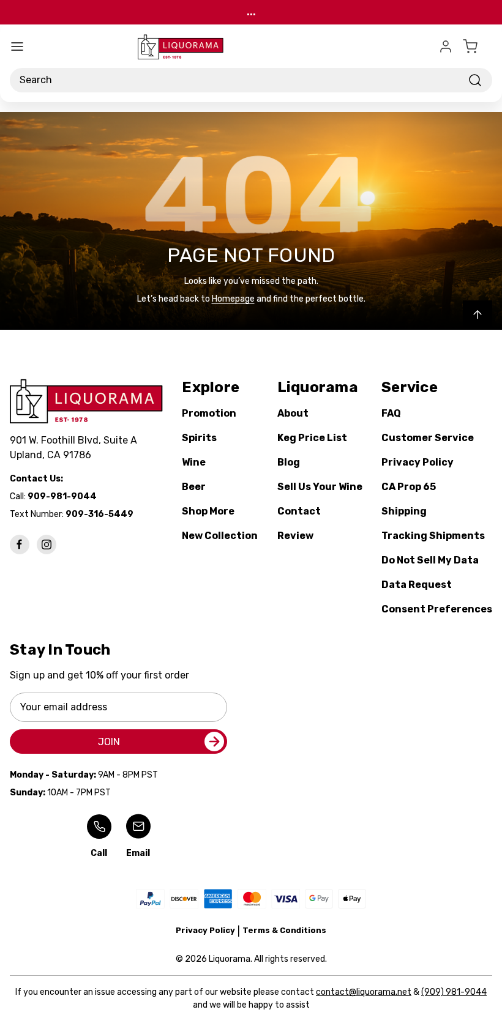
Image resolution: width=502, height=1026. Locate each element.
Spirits (199, 438)
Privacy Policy (417, 462)
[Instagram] (46, 544)
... (251, 12)
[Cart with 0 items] (477, 46)
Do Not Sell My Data (430, 560)
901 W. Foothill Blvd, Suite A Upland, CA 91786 (76, 447)
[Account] (445, 46)
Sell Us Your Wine (319, 487)
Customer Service (427, 438)
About (293, 413)
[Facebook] (19, 544)
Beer (194, 487)
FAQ (391, 413)
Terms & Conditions (284, 930)
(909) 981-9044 (454, 992)
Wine (194, 462)
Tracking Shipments (433, 535)
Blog (288, 462)
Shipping (404, 511)
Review (295, 535)
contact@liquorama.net (363, 992)
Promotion (209, 413)
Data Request (416, 584)
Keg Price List (312, 438)
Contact (299, 511)
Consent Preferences (436, 609)
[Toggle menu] (17, 46)
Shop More (208, 511)
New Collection (220, 535)
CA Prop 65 (408, 487)
